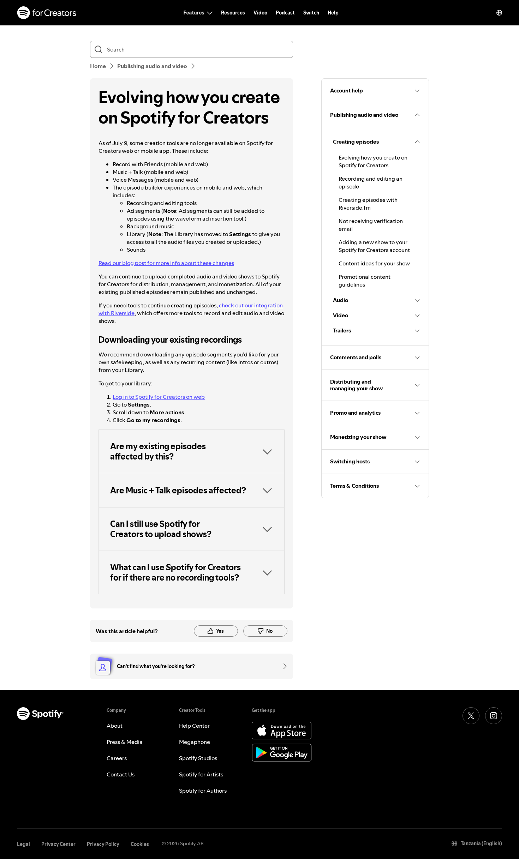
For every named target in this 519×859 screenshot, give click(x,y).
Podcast (285, 12)
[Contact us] (282, 666)
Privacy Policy (103, 844)
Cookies (140, 844)
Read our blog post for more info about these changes (166, 263)
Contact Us (121, 774)
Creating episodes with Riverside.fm (368, 203)
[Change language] (499, 12)
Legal (23, 844)
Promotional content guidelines (364, 280)
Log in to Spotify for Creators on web (159, 397)
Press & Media (125, 742)
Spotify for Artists (201, 774)
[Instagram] (493, 715)
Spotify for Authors (203, 790)
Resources (233, 12)
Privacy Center (58, 844)
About (115, 725)
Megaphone (194, 742)
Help (333, 12)
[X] (471, 715)
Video (260, 12)
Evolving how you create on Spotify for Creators (373, 161)
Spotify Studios (198, 758)
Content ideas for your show (374, 263)
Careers (117, 758)
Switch (311, 12)
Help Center (194, 725)
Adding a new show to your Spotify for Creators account (374, 246)
